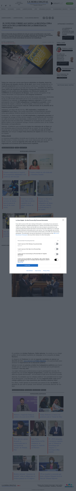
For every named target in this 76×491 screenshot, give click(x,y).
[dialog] (38, 245)
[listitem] (38, 240)
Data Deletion (29, 270)
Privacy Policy (46, 270)
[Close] (63, 220)
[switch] (56, 244)
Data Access (38, 270)
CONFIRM (27, 265)
